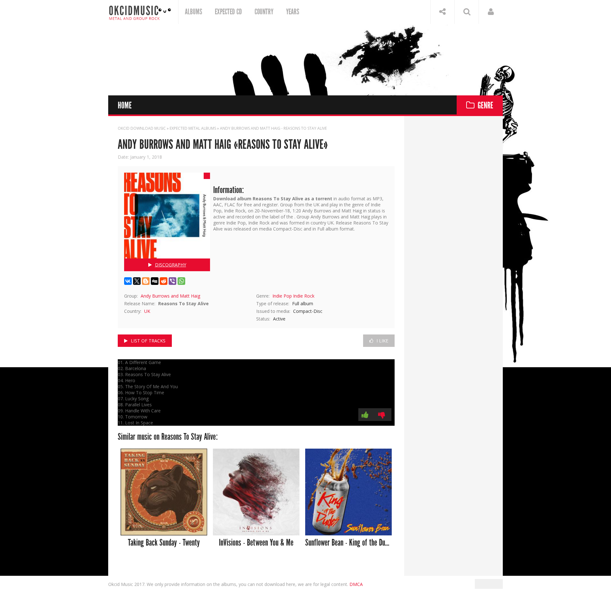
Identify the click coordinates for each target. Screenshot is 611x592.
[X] (137, 281)
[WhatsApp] (181, 281)
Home (125, 105)
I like (382, 341)
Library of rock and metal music (140, 12)
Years (292, 11)
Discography (170, 265)
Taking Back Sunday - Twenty (164, 543)
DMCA (356, 584)
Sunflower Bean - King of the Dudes (348, 543)
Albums (193, 11)
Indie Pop (282, 296)
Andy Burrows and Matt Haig (170, 296)
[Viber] (172, 281)
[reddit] (163, 281)
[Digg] (154, 281)
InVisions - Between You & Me (256, 543)
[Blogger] (146, 281)
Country (264, 11)
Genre (485, 105)
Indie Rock (303, 296)
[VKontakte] (128, 281)
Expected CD (228, 11)
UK (147, 311)
